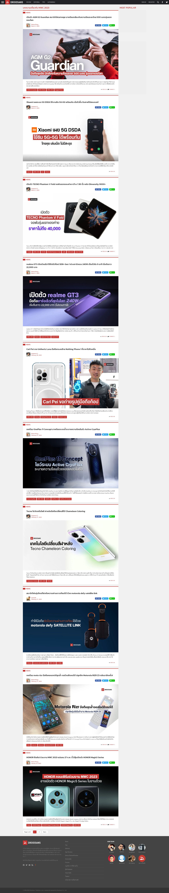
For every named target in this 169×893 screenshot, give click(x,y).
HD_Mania (132, 863)
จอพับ (64, 252)
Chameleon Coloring (32, 581)
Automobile (51, 2)
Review (28, 2)
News (28, 12)
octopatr (111, 852)
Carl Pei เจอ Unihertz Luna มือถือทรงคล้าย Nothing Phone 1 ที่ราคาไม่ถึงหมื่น (61, 349)
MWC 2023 (50, 90)
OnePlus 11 (55, 499)
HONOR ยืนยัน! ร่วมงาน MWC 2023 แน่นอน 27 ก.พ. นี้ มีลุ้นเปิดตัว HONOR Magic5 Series (65, 757)
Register (151, 2)
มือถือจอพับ (70, 252)
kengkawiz (132, 852)
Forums (67, 862)
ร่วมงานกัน (68, 873)
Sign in (144, 2)
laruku (111, 863)
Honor (28, 825)
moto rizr (34, 745)
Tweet (106, 25)
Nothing (37, 417)
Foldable (29, 252)
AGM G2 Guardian (32, 90)
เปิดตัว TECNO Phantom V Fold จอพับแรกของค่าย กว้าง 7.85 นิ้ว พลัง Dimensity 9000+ (66, 184)
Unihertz (55, 417)
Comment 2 (112, 251)
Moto (28, 745)
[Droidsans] (14, 2)
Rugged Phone (59, 90)
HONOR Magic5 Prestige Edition (51, 825)
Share (99, 25)
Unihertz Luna (62, 417)
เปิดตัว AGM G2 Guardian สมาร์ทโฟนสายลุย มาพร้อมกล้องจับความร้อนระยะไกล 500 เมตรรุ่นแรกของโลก (69, 19)
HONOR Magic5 (36, 825)
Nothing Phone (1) (45, 417)
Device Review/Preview (71, 855)
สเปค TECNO (78, 252)
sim (42, 172)
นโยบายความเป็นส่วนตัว (72, 880)
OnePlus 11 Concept (65, 499)
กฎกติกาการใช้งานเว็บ (71, 866)
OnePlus (48, 499)
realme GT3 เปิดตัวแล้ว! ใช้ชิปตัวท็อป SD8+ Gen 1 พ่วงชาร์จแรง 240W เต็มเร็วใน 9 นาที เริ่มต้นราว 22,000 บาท (69, 266)
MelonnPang (34, 24)
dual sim (29, 172)
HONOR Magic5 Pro (67, 825)
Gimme (122, 852)
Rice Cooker (142, 852)
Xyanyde (33, 597)
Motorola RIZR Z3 (49, 745)
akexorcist (122, 863)
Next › (45, 832)
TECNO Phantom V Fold (54, 252)
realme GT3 (55, 337)
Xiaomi (47, 172)
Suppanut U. (34, 106)
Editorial (37, 2)
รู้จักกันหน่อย (68, 869)
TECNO (44, 252)
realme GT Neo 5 (45, 337)
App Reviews (68, 852)
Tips (43, 2)
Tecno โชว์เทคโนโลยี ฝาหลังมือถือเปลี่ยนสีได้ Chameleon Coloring (55, 511)
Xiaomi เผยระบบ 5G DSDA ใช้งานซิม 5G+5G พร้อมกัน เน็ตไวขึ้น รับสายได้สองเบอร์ (62, 102)
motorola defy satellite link (40, 663)
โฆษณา (67, 876)
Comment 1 (112, 89)
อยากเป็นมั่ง (142, 863)
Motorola (29, 663)
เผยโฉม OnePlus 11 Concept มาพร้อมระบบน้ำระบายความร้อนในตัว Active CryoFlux (63, 429)
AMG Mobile (42, 90)
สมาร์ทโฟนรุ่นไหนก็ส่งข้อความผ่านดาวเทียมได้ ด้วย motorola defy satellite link (61, 593)
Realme (37, 337)
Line (113, 25)
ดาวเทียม (59, 663)
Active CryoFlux (31, 499)
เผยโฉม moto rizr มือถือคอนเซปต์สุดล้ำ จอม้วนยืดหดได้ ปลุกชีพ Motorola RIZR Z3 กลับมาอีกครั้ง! (69, 675)
